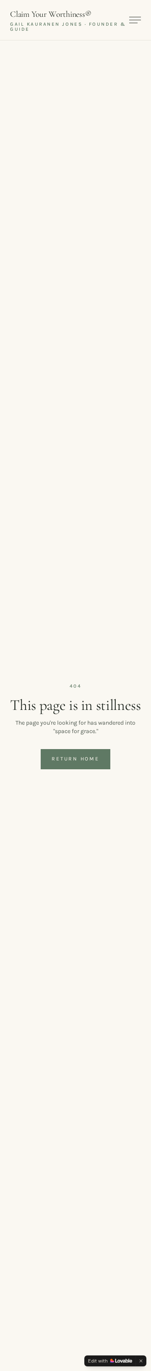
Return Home (75, 759)
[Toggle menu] (135, 20)
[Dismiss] (141, 1361)
